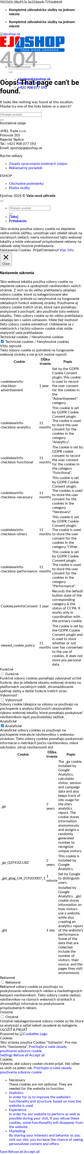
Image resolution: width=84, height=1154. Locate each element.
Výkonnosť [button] (8, 695)
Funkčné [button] (6, 669)
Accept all (37, 1055)
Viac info (67, 250)
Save (4, 1152)
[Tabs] (13, 217)
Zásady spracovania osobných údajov (38, 163)
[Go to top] (2, 201)
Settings (6, 1055)
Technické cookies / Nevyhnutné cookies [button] (32, 337)
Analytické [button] (8, 721)
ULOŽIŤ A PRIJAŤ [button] (13, 1030)
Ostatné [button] (6, 1012)
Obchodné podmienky (26, 183)
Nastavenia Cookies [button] (15, 250)
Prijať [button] (37, 250)
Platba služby (19, 188)
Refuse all (21, 1055)
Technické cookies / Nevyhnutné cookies (37, 342)
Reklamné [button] (7, 978)
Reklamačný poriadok (25, 168)
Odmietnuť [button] (50, 250)
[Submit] (2, 120)
